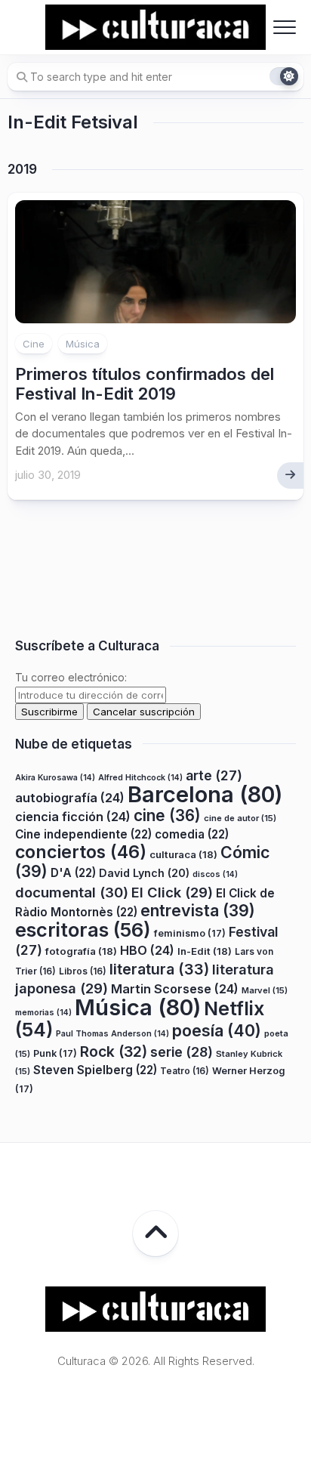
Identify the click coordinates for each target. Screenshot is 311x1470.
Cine (34, 344)
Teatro (184, 1070)
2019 (22, 169)
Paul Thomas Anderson (112, 1034)
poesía (216, 1030)
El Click (172, 892)
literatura (159, 969)
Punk (55, 1053)
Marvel (265, 990)
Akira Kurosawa (55, 778)
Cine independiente (83, 834)
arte (214, 775)
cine (167, 815)
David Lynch (144, 872)
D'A (73, 873)
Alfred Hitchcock (140, 778)
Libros (82, 971)
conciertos (80, 852)
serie (181, 1052)
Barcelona (205, 794)
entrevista (197, 910)
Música (83, 344)
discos (215, 874)
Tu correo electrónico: (71, 677)
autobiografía (70, 797)
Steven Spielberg (95, 1070)
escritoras (83, 929)
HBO (147, 950)
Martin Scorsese (175, 988)
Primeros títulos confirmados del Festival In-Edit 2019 (144, 383)
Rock (113, 1051)
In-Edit (204, 951)
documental (71, 892)
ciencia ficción (73, 816)
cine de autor (240, 818)
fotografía (81, 951)
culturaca (183, 854)
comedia (192, 834)
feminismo (190, 933)
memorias (43, 1013)
